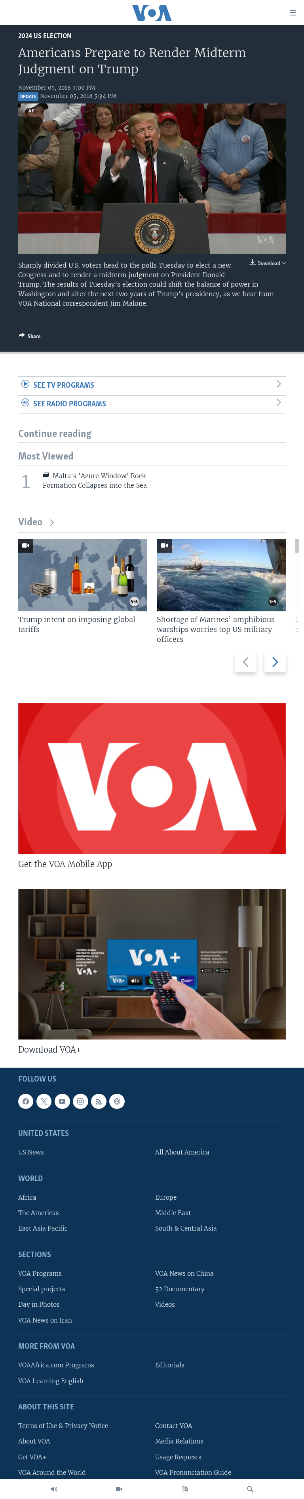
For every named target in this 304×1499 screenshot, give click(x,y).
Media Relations (179, 1441)
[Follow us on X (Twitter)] (43, 1100)
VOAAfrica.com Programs (56, 1365)
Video (30, 522)
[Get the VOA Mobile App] (152, 778)
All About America (182, 1152)
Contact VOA (173, 1426)
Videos (165, 1304)
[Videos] (119, 1489)
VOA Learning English (51, 1380)
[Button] (30, 337)
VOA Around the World (52, 1472)
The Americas (38, 1213)
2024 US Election (44, 36)
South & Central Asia (186, 1228)
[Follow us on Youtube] (62, 1100)
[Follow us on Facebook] (25, 1100)
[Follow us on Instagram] (80, 1100)
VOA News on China (184, 1273)
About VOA (34, 1441)
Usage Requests (178, 1457)
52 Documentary (180, 1289)
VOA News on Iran (45, 1320)
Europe (166, 1197)
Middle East (173, 1213)
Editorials (169, 1365)
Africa (27, 1197)
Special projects (41, 1289)
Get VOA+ (32, 1457)
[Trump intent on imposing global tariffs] (82, 575)
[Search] (250, 1489)
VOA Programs (40, 1273)
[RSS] (98, 1100)
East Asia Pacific (43, 1228)
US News (31, 1152)
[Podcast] (116, 1100)
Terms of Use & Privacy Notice (63, 1426)
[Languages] (185, 1489)
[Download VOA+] (152, 964)
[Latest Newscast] (54, 1489)
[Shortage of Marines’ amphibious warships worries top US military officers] (221, 575)
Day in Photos (39, 1304)
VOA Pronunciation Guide (193, 1472)
